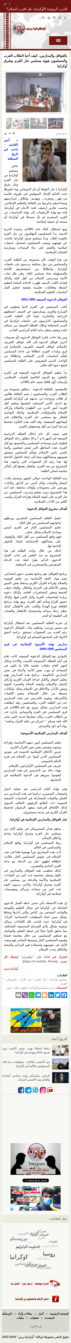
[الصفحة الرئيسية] (29, 29)
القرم (64, 983)
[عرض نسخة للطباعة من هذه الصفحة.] (5, 133)
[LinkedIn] (51, 995)
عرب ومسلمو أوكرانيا (42, 987)
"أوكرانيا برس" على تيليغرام (60, 18)
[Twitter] (58, 995)
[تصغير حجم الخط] (10, 133)
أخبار (41, 1313)
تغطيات (34, 1317)
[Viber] (25, 995)
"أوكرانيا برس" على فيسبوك (65, 18)
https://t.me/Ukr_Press (40, 961)
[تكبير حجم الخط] (13, 133)
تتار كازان (25, 979)
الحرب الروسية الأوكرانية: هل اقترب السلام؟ (37, 9)
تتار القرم (40, 979)
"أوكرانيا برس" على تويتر (54, 18)
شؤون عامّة (20, 987)
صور (9, 987)
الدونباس (11, 979)
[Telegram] (38, 995)
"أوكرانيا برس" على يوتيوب (49, 18)
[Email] (18, 995)
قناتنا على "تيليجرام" (35, 957)
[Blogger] (45, 995)
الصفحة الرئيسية (59, 1313)
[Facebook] (64, 995)
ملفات (20, 1317)
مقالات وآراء (25, 1313)
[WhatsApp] (31, 995)
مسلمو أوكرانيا (58, 979)
